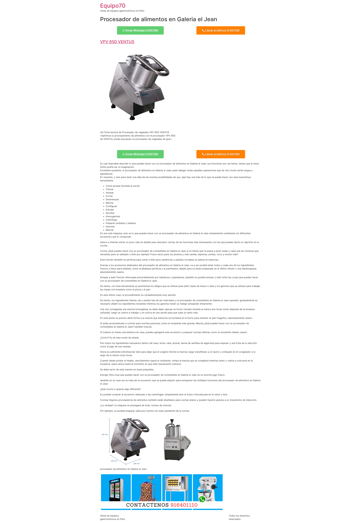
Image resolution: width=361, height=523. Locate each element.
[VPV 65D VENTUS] (139, 126)
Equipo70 (113, 5)
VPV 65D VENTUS (117, 41)
